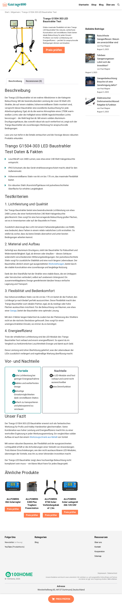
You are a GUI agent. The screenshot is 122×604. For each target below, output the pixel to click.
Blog (101, 4)
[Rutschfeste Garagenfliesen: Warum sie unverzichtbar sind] (90, 39)
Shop (93, 4)
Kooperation (99, 551)
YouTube (8, 547)
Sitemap (97, 556)
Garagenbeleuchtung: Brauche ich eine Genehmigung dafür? (107, 81)
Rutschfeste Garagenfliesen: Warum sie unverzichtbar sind (108, 39)
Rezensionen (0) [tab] (34, 81)
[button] (36, 20)
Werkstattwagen (56, 264)
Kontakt (97, 547)
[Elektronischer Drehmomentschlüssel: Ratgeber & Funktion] (90, 101)
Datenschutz (112, 573)
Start (7, 12)
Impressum (102, 573)
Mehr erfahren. (112, 579)
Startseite (84, 4)
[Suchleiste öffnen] (118, 4)
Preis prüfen (54, 50)
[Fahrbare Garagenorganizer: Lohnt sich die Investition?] (90, 59)
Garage (13, 310)
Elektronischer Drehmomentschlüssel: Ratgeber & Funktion (108, 101)
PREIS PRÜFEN (63, 599)
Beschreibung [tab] (15, 81)
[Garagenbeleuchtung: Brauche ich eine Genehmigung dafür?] (90, 82)
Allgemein (15, 12)
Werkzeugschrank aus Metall (43, 437)
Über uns (110, 4)
